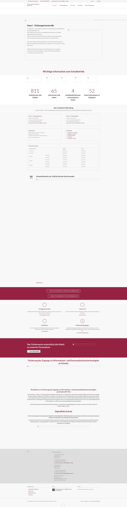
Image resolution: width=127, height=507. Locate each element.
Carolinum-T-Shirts (71, 138)
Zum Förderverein (34, 351)
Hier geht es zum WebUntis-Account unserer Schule (64, 296)
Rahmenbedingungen (89, 5)
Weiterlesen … (39, 282)
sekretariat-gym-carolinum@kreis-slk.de (38, 122)
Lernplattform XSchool (72, 132)
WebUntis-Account (71, 134)
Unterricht (72, 5)
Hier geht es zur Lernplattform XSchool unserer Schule (64, 290)
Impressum (86, 501)
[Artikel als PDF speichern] (126, 13)
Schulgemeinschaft (63, 5)
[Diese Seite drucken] (126, 11)
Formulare (69, 137)
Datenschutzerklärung (95, 501)
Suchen (98, 5)
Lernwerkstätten (71, 135)
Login (82, 501)
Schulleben (80, 5)
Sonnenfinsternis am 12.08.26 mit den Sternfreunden (55, 176)
